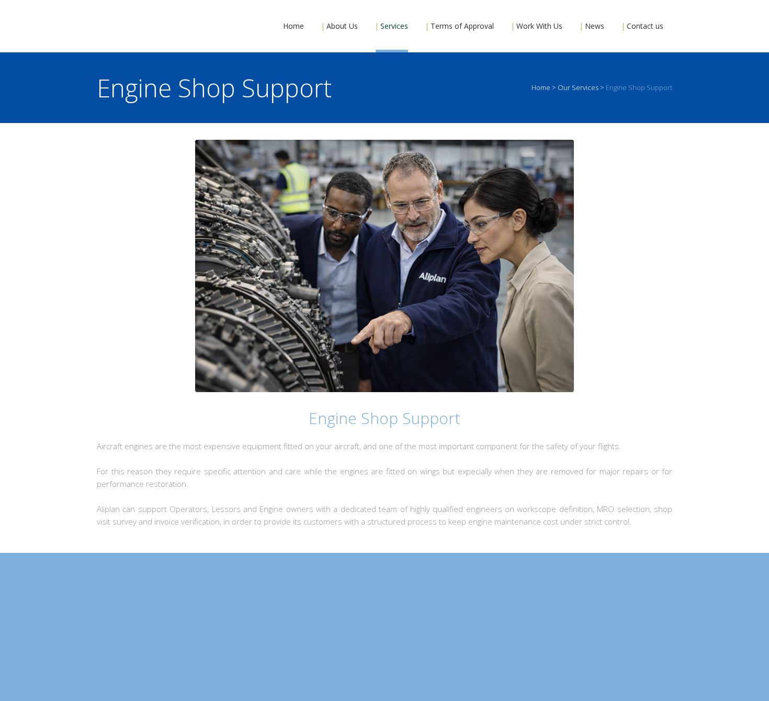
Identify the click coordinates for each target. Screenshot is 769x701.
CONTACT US (384, 643)
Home (540, 87)
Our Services (578, 87)
